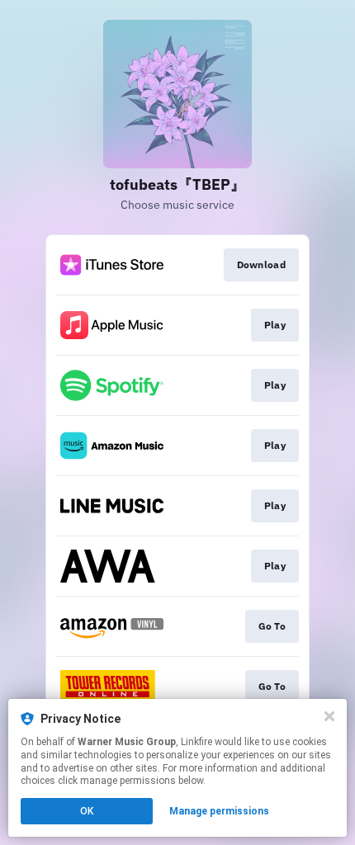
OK (86, 811)
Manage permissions (219, 811)
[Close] (329, 716)
